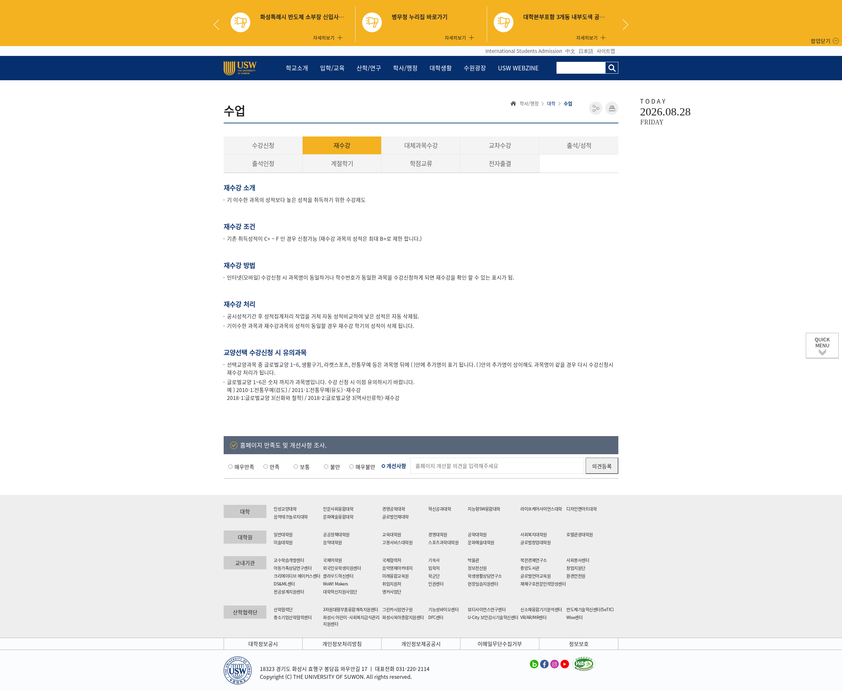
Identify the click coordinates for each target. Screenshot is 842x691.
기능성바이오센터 (443, 609)
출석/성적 (579, 145)
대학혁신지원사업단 (340, 591)
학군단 (434, 576)
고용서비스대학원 (397, 542)
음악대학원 (332, 542)
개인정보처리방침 (342, 644)
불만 (335, 467)
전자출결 (500, 163)
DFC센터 (435, 617)
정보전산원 (477, 568)
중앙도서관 (529, 568)
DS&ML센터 (284, 583)
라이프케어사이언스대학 (541, 509)
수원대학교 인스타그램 (554, 664)
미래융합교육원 (395, 576)
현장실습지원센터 (483, 583)
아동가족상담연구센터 (292, 568)
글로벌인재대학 (395, 516)
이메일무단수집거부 (500, 644)
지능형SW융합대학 (484, 509)
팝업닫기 (820, 41)
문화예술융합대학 (338, 516)
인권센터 (435, 583)
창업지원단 (575, 568)
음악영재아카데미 (397, 568)
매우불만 (365, 467)
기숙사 (434, 560)
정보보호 (579, 644)
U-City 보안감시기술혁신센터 (493, 617)
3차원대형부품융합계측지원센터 (350, 609)
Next (625, 24)
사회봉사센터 (577, 560)
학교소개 (297, 67)
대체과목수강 (421, 145)
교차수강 (500, 145)
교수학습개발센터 (289, 560)
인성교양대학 (285, 509)
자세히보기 (323, 37)
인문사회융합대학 (338, 509)
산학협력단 (283, 609)
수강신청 (263, 145)
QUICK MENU (822, 342)
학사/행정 (405, 67)
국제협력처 (391, 560)
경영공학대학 (393, 509)
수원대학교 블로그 (534, 664)
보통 (305, 467)
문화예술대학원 (481, 542)
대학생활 (441, 67)
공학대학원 (477, 534)
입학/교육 (332, 67)
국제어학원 (332, 560)
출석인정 (263, 163)
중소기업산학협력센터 (292, 617)
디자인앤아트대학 (581, 509)
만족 (275, 467)
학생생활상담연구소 (485, 576)
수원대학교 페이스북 (544, 664)
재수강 (342, 145)
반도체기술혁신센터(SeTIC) (589, 609)
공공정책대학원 (336, 534)
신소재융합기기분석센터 (541, 609)
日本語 (586, 51)
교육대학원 (391, 534)
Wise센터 (574, 617)
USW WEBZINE (518, 67)
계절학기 (342, 163)
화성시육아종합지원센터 (403, 617)
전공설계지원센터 (289, 591)
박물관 (473, 560)
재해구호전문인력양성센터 (543, 583)
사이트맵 (606, 51)
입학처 (434, 568)
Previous (219, 24)
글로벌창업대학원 (535, 542)
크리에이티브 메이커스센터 (297, 576)
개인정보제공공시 (421, 644)
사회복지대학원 (533, 534)
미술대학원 (283, 542)
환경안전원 (575, 576)
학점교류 (421, 163)
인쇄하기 (611, 108)
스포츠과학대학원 (443, 542)
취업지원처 (391, 583)
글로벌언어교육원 (535, 576)
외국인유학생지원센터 (342, 568)
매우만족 (244, 467)
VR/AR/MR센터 (533, 617)
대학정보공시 (263, 644)
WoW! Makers (335, 583)
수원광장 (475, 67)
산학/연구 (369, 67)
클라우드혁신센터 (338, 576)
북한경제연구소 (533, 560)
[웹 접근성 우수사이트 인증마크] (583, 660)
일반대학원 (283, 534)
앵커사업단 (391, 591)
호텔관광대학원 (579, 534)
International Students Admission (523, 51)
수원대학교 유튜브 (564, 664)
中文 (570, 51)
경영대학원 (437, 534)
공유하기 (595, 108)
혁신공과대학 (439, 509)
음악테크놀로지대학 (291, 516)
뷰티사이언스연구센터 (487, 609)
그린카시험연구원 (397, 609)
